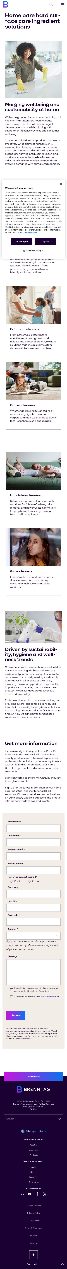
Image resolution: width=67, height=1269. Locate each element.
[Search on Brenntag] (51, 4)
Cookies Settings (34, 251)
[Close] (60, 183)
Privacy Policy (33, 1213)
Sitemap (34, 1243)
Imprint (33, 1236)
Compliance (33, 1221)
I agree (45, 241)
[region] (33, 219)
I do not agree (22, 241)
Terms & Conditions (33, 1228)
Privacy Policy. (30, 232)
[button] (62, 1264)
